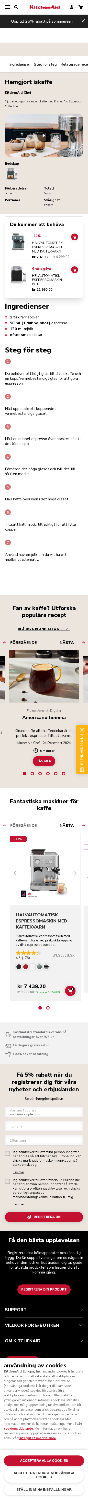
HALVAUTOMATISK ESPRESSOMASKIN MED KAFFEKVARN (47, 247)
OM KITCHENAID (23, 1341)
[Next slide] (75, 873)
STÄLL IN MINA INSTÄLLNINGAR (44, 1489)
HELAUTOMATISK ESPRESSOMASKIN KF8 (47, 280)
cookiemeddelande (18, 1429)
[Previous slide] (15, 873)
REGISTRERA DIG (48, 1217)
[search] (16, 7)
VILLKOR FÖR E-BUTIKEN (32, 1325)
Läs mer (18, 1172)
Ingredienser (19, 64)
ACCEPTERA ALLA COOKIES (44, 1461)
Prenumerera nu (82, 749)
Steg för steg (45, 64)
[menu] (7, 7)
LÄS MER (44, 761)
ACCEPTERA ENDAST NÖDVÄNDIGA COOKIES (44, 1475)
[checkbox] (7, 1153)
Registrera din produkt (44, 1289)
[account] (71, 7)
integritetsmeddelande (37, 1438)
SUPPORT (16, 1310)
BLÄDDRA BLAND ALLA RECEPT (44, 629)
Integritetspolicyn (49, 1098)
